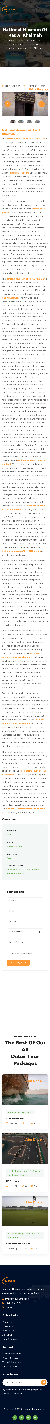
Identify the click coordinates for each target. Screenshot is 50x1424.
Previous (6, 102)
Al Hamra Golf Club (18, 1243)
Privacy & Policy (10, 1358)
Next (40, 102)
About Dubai (8, 1330)
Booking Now (18, 962)
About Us (7, 1335)
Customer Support (11, 1353)
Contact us (7, 1322)
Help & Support (10, 1339)
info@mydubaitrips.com (17, 1299)
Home (12, 40)
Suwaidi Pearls (15, 1118)
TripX (25, 1409)
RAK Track (12, 1180)
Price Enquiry (38, 89)
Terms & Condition (11, 1362)
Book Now (7, 1326)
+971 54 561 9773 (13, 1303)
